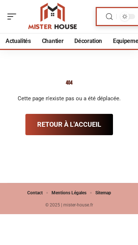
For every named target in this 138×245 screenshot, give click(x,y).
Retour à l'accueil (69, 124)
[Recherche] (109, 16)
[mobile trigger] (13, 16)
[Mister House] (53, 16)
